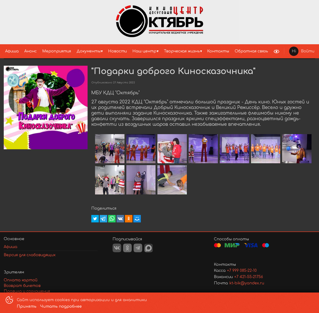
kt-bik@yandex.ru (246, 283)
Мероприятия (56, 51)
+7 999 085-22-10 (242, 271)
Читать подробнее (61, 306)
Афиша (12, 51)
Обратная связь (251, 51)
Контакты (218, 51)
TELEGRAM (138, 248)
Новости (117, 51)
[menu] (135, 51)
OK (127, 248)
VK (117, 248)
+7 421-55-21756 (248, 277)
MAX (148, 248)
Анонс (30, 51)
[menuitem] (11, 51)
